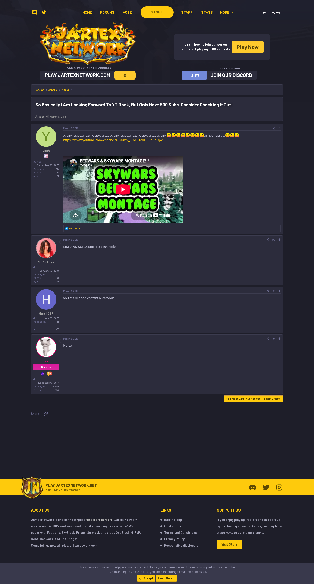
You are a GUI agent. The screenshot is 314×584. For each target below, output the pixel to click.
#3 (273, 290)
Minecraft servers (99, 520)
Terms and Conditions (180, 532)
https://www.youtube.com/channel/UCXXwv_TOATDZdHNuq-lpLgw (113, 140)
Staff (186, 12)
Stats (207, 12)
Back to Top (173, 520)
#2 (273, 239)
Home (87, 12)
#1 (279, 128)
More (225, 12)
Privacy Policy (174, 539)
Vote (127, 12)
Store (157, 12)
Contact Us (172, 526)
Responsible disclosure (181, 545)
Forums (107, 12)
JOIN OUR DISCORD (231, 75)
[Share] (274, 128)
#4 (273, 338)
